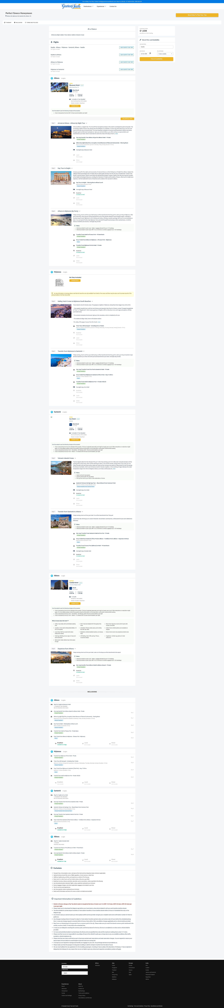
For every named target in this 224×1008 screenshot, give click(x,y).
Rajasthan (148, 977)
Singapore (114, 967)
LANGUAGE (65, 969)
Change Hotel (75, 106)
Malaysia (114, 979)
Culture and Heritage (67, 995)
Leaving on (142, 51)
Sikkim (147, 979)
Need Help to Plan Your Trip (197, 15)
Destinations (87, 6)
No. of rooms (160, 51)
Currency (64, 963)
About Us (80, 986)
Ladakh (147, 967)
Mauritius (97, 965)
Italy (130, 972)
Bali (113, 972)
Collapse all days (127, 118)
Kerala (147, 970)
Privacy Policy (81, 995)
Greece (130, 970)
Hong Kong (114, 974)
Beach (63, 986)
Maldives (114, 977)
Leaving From (143, 44)
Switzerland (132, 967)
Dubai (113, 965)
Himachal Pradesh (150, 974)
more (116, 133)
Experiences (100, 6)
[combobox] (156, 46)
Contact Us (113, 6)
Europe (130, 965)
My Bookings (81, 991)
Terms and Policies (32, 22)
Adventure (64, 988)
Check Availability (156, 59)
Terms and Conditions (83, 993)
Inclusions (19, 22)
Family (63, 993)
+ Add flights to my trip (126, 47)
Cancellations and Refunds (85, 998)
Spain (130, 974)
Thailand (114, 970)
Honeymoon (65, 991)
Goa (147, 965)
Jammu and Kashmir (151, 972)
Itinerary (8, 22)
